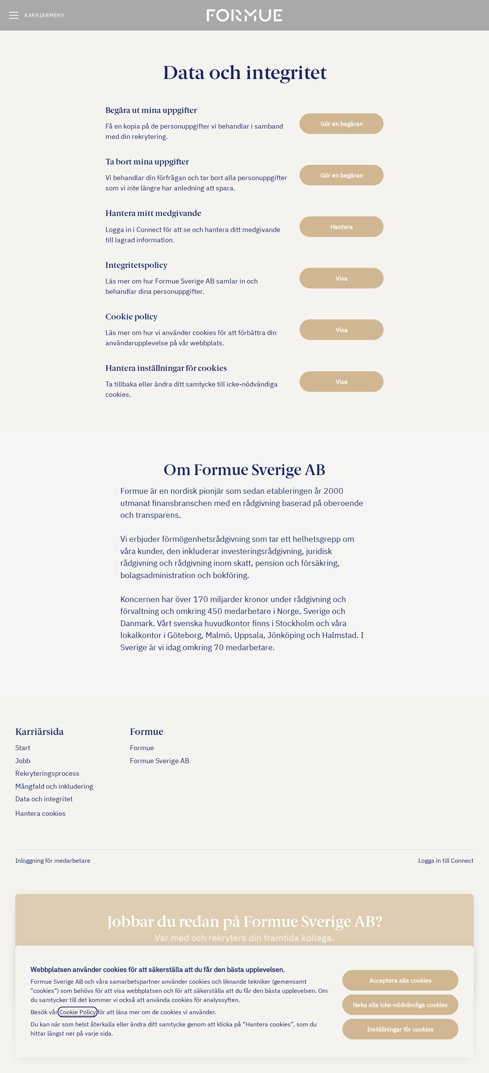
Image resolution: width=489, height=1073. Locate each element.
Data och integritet (44, 798)
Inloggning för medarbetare (53, 860)
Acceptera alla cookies (400, 980)
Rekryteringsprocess (47, 773)
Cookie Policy (77, 1012)
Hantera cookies (40, 813)
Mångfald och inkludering (54, 786)
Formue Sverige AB (159, 760)
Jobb (22, 760)
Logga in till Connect (446, 860)
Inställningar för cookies (400, 1029)
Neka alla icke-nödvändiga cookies (400, 1005)
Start (22, 747)
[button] (342, 381)
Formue (142, 747)
